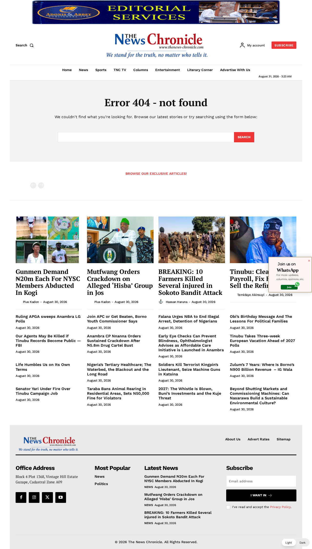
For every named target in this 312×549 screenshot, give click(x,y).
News (148, 487)
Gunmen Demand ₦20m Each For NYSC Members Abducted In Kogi (48, 282)
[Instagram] (34, 497)
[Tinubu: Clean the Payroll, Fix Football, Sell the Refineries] (263, 240)
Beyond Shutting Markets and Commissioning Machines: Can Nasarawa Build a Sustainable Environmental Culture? (259, 395)
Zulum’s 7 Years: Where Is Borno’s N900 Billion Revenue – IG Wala (262, 367)
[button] (26, 45)
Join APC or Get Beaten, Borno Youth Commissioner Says (117, 318)
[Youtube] (60, 497)
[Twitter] (47, 497)
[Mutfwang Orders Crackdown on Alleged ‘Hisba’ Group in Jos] (120, 240)
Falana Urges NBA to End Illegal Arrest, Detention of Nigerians (188, 318)
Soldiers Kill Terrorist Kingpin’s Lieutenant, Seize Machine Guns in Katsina (189, 369)
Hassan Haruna (176, 302)
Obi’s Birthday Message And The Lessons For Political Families (261, 318)
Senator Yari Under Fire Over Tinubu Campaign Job (43, 391)
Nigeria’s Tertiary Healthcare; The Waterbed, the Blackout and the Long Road (119, 369)
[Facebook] (21, 497)
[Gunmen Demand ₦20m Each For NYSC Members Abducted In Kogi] (49, 240)
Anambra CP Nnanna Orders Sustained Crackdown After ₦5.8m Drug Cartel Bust (114, 341)
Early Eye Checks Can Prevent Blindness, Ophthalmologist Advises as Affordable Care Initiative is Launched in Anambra (191, 343)
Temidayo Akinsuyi (250, 295)
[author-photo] (19, 301)
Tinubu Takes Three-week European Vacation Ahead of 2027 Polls (262, 341)
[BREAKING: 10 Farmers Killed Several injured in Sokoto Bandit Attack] (191, 240)
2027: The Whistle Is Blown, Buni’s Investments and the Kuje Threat (189, 393)
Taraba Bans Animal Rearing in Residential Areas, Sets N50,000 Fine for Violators (118, 393)
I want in (258, 495)
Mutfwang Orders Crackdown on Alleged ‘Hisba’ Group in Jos (120, 282)
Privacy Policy (280, 507)
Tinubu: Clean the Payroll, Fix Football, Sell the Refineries (261, 278)
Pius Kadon (31, 302)
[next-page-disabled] (41, 185)
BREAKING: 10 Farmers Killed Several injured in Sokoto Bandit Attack (190, 282)
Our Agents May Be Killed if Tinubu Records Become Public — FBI (48, 341)
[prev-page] (33, 185)
